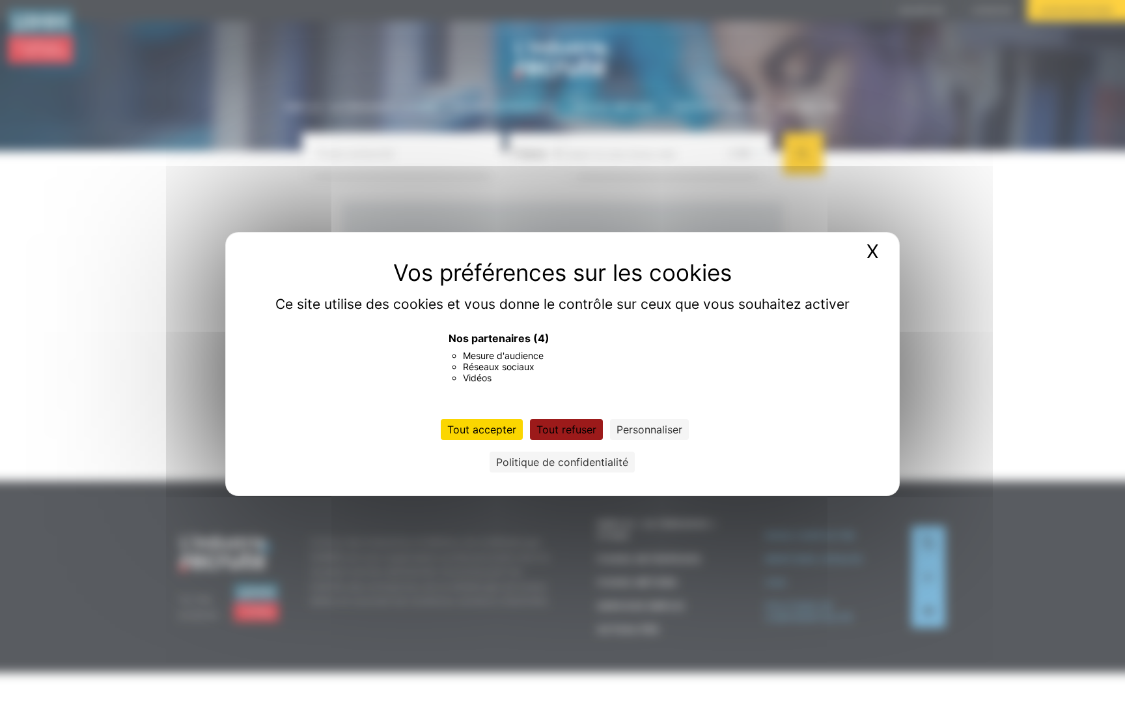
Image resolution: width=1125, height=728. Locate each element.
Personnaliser (649, 429)
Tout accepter (481, 429)
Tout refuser (566, 429)
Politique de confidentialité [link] (562, 462)
